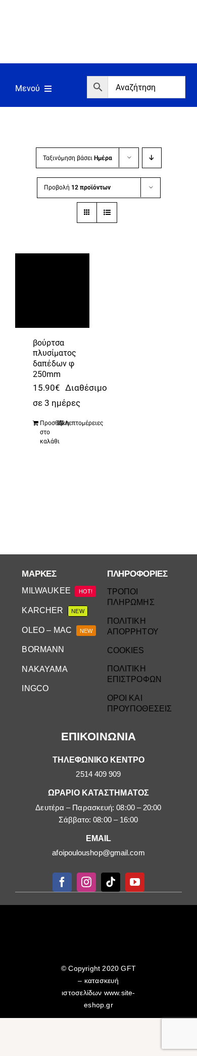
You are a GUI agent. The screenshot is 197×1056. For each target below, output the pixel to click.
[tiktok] (110, 882)
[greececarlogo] (100, 916)
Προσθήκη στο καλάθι (48, 432)
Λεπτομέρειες (73, 423)
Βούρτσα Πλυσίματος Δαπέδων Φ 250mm (54, 358)
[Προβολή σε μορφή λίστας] (107, 212)
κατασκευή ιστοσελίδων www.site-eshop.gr (98, 992)
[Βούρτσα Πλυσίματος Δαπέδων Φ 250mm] (52, 290)
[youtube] (134, 882)
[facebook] (62, 882)
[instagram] (86, 882)
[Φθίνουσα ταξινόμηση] (152, 157)
